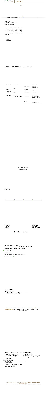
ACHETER (18, 1)
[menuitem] (26, 1)
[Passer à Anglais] (11, 1)
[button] (3, 118)
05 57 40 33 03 (8, 256)
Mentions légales (31, 308)
